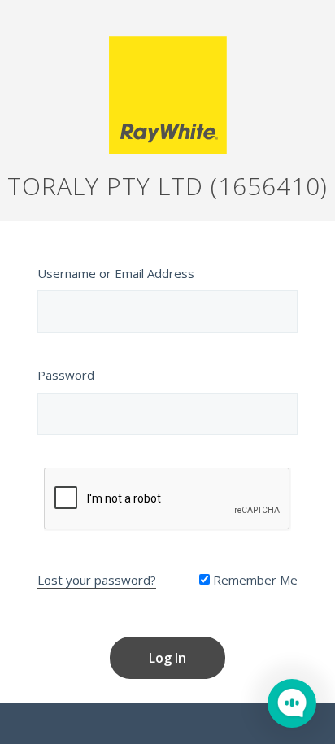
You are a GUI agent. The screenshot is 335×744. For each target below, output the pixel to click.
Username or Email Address (115, 273)
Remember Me (254, 580)
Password (65, 375)
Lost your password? (96, 580)
